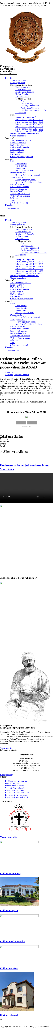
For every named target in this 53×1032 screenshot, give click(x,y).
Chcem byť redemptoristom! (21, 156)
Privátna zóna (13, 208)
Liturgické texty (27, 103)
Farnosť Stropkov (17, 184)
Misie (12, 161)
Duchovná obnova (21, 374)
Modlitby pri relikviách (30, 106)
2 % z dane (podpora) (19, 203)
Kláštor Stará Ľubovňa (24, 92)
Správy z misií (21, 168)
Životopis (24, 101)
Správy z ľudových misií (25, 117)
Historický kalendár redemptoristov (24, 133)
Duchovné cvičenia (18, 191)
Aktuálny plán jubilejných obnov (28, 182)
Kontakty (9, 205)
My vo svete (15, 154)
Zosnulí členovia (22, 96)
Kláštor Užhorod (17, 152)
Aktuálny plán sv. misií (24, 170)
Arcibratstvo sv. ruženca (20, 193)
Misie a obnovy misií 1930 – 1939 (29, 122)
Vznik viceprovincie (23, 87)
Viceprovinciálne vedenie (20, 140)
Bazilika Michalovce (18, 189)
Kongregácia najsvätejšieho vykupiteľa (8, 70)
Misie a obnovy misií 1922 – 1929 (29, 120)
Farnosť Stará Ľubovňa (19, 187)
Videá (12, 200)
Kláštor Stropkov (22, 94)
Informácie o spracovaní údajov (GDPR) (16, 1029)
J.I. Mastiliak (20, 113)
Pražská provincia (17, 83)
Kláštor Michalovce (23, 89)
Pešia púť (14, 198)
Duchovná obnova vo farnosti (27, 175)
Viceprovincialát (8, 837)
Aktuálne (9, 374)
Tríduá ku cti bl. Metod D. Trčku (34, 110)
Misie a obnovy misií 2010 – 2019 (29, 129)
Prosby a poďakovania (30, 108)
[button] (26, 216)
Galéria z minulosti (18, 136)
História (8, 78)
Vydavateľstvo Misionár (20, 196)
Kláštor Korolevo (17, 150)
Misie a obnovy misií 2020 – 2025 (29, 131)
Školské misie (21, 166)
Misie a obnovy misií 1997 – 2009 (29, 126)
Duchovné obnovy (17, 173)
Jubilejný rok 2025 (17, 177)
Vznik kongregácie (18, 80)
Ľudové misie (20, 163)
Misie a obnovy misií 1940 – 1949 (29, 124)
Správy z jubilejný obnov (25, 180)
